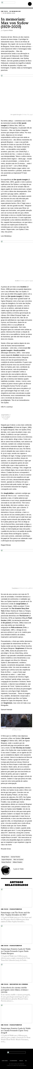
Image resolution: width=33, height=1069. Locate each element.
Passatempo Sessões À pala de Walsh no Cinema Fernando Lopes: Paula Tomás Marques (16, 951)
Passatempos (16, 909)
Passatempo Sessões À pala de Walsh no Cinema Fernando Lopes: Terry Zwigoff (16, 1030)
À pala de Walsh (8, 30)
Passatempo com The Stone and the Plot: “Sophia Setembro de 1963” (15, 914)
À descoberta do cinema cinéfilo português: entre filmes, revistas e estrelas (14, 990)
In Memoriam (15, 11)
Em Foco (4, 11)
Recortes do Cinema (19, 984)
